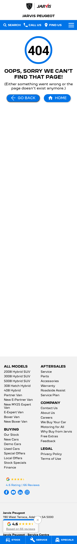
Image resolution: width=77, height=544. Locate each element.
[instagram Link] (27, 492)
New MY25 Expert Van (17, 406)
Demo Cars (12, 444)
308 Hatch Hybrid (17, 386)
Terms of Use (51, 459)
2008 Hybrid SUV (17, 372)
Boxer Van (12, 417)
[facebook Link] (6, 492)
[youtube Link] (13, 492)
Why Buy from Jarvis (56, 431)
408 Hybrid (12, 390)
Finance (10, 467)
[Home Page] (38, 6)
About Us (48, 413)
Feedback (48, 441)
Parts (45, 376)
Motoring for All (52, 427)
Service (46, 372)
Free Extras (49, 436)
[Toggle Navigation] (71, 25)
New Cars (11, 439)
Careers (47, 417)
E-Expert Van (13, 412)
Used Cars (12, 449)
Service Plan (50, 395)
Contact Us (49, 408)
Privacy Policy (51, 454)
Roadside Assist (53, 390)
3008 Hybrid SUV (17, 376)
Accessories (50, 381)
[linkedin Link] (20, 492)
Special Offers (14, 453)
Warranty (48, 386)
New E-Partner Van (18, 400)
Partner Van (13, 395)
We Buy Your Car (53, 422)
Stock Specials (15, 463)
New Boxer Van (15, 421)
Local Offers (13, 458)
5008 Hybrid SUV (17, 381)
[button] (20, 526)
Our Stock (11, 435)
